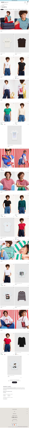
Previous (1, 66)
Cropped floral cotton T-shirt (18, 283)
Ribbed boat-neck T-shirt (18, 352)
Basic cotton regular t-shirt (4, 122)
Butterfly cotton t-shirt (3, 306)
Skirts (9, 395)
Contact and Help (14, 409)
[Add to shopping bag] (28, 32)
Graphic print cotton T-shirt (11, 375)
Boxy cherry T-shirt (3, 329)
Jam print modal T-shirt (3, 237)
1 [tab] (15, 287)
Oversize (22, 9)
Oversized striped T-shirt (3, 260)
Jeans (4, 395)
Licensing (19, 9)
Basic (16, 9)
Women (6, 2)
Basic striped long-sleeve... (18, 306)
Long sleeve (10, 9)
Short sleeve (6, 9)
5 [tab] (2, 333)
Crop (13, 9)
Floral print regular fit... (10, 145)
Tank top (26, 9)
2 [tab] (1, 333)
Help (14, 411)
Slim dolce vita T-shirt (3, 76)
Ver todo (2, 9)
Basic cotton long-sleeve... (18, 122)
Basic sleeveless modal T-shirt (18, 76)
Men (7, 2)
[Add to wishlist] (13, 34)
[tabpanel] (14, 135)
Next (13, 66)
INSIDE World (14, 413)
